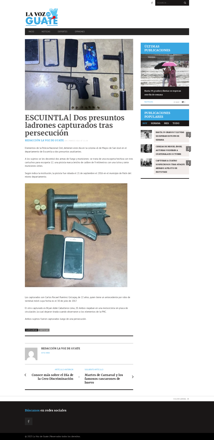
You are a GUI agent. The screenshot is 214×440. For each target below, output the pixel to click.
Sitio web (45, 353)
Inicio (31, 31)
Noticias (46, 31)
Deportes (62, 31)
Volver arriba (179, 399)
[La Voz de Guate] (49, 17)
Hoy (145, 123)
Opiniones (80, 31)
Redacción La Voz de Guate (44, 140)
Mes (166, 123)
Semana (155, 123)
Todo (176, 123)
